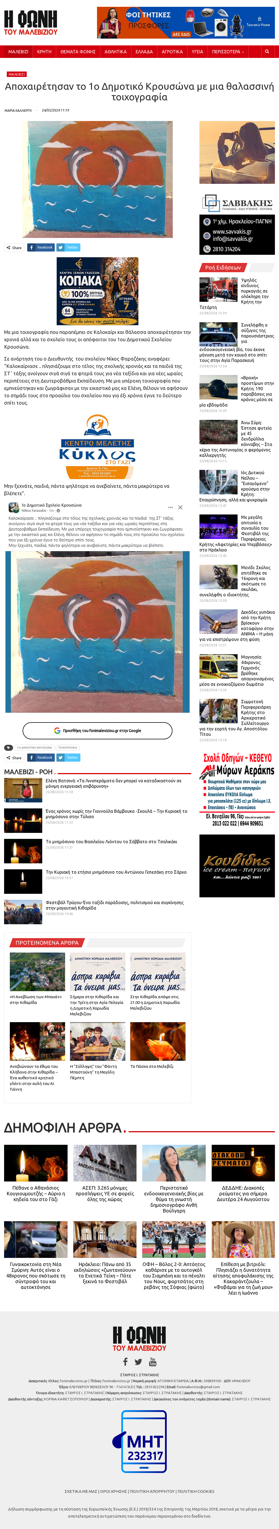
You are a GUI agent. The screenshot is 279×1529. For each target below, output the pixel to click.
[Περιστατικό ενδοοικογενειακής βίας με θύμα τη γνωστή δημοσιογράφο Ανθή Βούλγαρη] (174, 1163)
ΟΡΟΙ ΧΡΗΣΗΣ (113, 1491)
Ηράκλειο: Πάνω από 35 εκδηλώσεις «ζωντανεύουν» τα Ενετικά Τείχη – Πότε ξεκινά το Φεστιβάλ (105, 1272)
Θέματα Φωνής (78, 51)
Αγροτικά (172, 51)
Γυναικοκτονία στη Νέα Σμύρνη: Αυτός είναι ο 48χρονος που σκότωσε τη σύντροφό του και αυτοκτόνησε (35, 1275)
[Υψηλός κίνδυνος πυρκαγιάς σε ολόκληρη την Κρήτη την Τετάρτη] (218, 289)
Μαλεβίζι (18, 51)
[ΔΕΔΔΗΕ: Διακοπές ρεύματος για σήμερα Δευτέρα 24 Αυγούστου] (243, 1163)
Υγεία (197, 51)
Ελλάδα (144, 51)
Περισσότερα (226, 51)
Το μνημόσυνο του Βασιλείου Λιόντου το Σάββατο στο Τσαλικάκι (112, 841)
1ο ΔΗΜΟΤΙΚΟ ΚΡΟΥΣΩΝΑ (34, 747)
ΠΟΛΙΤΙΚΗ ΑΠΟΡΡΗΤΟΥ (152, 1491)
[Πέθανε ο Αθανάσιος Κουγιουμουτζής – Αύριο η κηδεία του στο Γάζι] (36, 1163)
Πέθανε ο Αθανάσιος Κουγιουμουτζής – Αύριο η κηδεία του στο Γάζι (36, 1193)
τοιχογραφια (67, 747)
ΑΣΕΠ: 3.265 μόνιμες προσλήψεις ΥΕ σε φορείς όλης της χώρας (105, 1193)
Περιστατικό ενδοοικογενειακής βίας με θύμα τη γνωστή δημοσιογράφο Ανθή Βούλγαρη (174, 1199)
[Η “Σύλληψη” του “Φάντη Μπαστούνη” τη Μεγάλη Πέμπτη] (97, 1041)
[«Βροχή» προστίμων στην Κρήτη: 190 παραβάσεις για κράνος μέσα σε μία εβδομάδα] (218, 387)
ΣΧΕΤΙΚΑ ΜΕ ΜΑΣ (81, 1491)
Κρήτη (44, 51)
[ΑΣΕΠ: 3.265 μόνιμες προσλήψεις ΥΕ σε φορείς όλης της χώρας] (105, 1163)
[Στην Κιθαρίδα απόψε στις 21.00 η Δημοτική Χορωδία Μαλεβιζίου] (158, 972)
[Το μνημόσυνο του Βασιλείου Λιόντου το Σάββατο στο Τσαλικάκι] (23, 851)
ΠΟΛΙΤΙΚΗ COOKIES (196, 1491)
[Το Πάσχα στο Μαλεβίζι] (158, 1041)
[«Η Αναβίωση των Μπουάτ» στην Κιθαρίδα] (37, 972)
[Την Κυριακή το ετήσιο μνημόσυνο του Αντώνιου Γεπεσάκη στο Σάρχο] (23, 881)
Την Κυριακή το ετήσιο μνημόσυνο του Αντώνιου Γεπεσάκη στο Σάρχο (116, 872)
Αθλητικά (116, 51)
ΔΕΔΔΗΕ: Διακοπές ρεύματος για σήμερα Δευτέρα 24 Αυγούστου (243, 1193)
